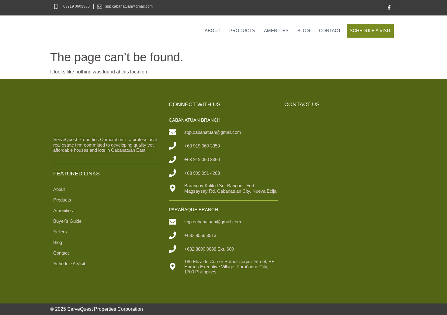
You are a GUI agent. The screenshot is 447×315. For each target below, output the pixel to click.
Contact (330, 30)
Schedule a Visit (370, 30)
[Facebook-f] (389, 7)
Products (242, 30)
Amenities (276, 30)
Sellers (60, 231)
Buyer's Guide (67, 221)
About (212, 30)
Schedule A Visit (69, 263)
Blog (303, 30)
